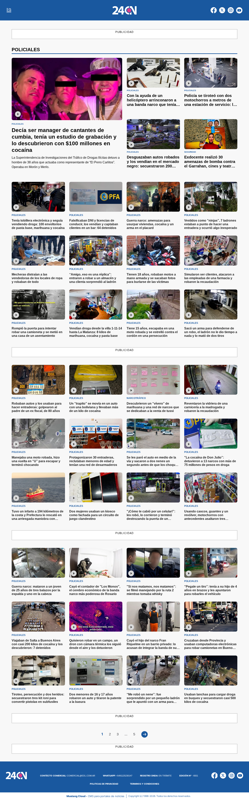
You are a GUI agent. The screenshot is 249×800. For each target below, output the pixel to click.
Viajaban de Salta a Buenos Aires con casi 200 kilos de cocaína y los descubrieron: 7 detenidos (37, 644)
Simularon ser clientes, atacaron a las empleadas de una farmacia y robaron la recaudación (209, 278)
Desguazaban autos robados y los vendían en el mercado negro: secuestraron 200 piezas (153, 164)
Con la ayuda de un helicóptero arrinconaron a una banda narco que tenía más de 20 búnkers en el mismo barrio (151, 104)
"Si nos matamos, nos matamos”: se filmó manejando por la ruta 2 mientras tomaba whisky (151, 590)
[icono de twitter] (222, 10)
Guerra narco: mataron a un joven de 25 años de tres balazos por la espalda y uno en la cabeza (36, 590)
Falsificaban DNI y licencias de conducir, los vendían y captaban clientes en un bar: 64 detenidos (93, 224)
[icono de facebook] (213, 10)
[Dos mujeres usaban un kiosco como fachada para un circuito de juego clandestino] (96, 488)
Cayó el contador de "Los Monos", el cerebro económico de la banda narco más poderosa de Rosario (94, 590)
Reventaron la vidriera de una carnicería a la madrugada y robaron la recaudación (206, 407)
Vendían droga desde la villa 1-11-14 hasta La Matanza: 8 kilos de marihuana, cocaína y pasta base (95, 332)
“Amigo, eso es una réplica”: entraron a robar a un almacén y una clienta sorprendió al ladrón (92, 278)
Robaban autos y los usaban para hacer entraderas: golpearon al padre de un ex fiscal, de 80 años (36, 407)
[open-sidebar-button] (9, 10)
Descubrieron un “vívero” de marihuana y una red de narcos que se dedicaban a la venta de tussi (153, 407)
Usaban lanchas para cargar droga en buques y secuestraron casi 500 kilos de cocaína (210, 698)
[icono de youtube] (239, 10)
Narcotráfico (136, 398)
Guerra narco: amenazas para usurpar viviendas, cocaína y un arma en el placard (150, 224)
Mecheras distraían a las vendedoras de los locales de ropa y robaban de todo (37, 278)
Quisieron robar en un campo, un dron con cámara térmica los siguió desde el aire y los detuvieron (95, 644)
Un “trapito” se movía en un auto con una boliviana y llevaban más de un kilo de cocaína (93, 407)
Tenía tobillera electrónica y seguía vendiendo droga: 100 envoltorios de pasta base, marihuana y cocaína (38, 224)
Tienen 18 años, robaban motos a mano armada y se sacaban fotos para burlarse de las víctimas (151, 278)
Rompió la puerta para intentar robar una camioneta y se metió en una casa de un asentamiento (37, 332)
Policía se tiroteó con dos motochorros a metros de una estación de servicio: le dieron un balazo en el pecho (209, 104)
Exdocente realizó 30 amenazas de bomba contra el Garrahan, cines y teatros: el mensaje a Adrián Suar (210, 164)
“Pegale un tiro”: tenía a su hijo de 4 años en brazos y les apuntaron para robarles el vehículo (210, 590)
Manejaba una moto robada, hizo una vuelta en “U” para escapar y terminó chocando (36, 461)
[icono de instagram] (231, 10)
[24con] (124, 10)
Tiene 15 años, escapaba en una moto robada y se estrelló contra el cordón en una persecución (152, 332)
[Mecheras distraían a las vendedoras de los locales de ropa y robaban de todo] (38, 251)
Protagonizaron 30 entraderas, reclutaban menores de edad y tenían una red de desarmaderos (93, 461)
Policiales (18, 124)
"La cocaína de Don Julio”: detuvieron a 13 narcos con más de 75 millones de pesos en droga (210, 461)
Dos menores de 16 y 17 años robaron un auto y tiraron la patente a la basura (95, 698)
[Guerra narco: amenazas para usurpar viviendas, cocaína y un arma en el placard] (153, 197)
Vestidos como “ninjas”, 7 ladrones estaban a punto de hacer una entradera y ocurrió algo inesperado (210, 224)
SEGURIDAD (190, 152)
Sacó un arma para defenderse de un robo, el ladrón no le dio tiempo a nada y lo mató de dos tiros (210, 332)
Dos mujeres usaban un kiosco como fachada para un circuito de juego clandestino (94, 515)
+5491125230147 (117, 775)
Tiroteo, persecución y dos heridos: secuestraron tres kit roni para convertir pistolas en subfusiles (38, 698)
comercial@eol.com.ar (67, 775)
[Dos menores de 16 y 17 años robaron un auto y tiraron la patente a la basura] (96, 671)
